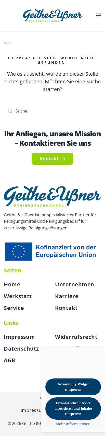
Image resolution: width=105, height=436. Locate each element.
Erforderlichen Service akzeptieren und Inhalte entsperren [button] (73, 408)
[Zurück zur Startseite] (52, 15)
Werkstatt (18, 296)
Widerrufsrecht (76, 336)
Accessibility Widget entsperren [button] (73, 387)
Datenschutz (21, 348)
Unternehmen (74, 284)
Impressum (19, 336)
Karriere (66, 296)
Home (12, 284)
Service (14, 307)
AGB (9, 360)
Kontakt (49, 158)
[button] (98, 15)
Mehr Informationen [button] (73, 424)
